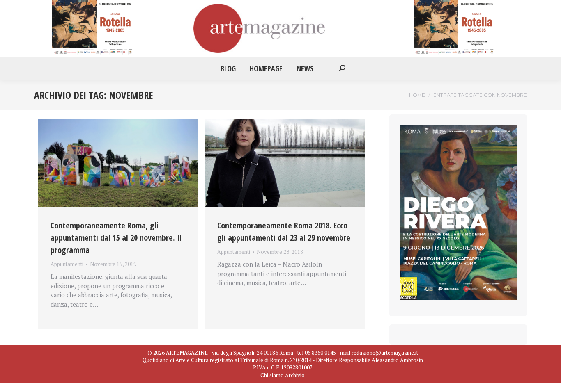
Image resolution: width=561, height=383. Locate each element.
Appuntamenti (67, 264)
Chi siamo (272, 375)
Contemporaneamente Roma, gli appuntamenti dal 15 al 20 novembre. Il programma (116, 237)
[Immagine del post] (118, 163)
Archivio (295, 375)
